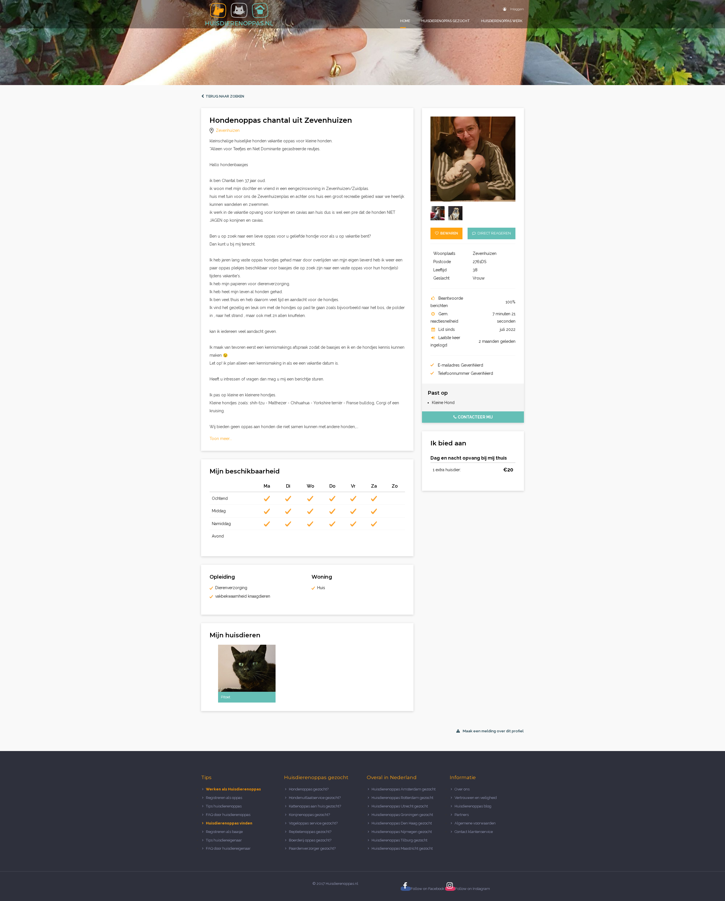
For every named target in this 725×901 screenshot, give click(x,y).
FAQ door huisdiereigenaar (228, 848)
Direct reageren (493, 233)
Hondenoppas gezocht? (309, 789)
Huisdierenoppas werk (502, 21)
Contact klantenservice (474, 832)
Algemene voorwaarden (475, 823)
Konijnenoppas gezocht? (309, 815)
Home (405, 21)
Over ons (462, 789)
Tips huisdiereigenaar (224, 840)
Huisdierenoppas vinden (229, 823)
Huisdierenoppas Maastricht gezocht (402, 848)
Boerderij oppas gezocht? (310, 840)
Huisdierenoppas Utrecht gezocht (400, 806)
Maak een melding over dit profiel (493, 731)
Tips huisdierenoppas (224, 806)
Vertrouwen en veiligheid (476, 798)
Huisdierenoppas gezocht (445, 21)
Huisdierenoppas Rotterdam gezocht (402, 798)
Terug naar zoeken (224, 96)
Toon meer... (221, 438)
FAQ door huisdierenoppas (228, 815)
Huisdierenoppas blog (473, 806)
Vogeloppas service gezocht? (313, 823)
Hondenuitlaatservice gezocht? (315, 798)
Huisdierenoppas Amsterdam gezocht (404, 789)
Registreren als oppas (224, 798)
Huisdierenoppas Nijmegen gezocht (402, 832)
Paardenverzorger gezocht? (312, 848)
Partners (462, 815)
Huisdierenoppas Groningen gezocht (402, 815)
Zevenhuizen (228, 130)
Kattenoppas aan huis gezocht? (315, 806)
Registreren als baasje (224, 832)
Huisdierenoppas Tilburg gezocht (399, 840)
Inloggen (516, 9)
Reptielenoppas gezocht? (310, 832)
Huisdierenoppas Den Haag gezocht (402, 823)
